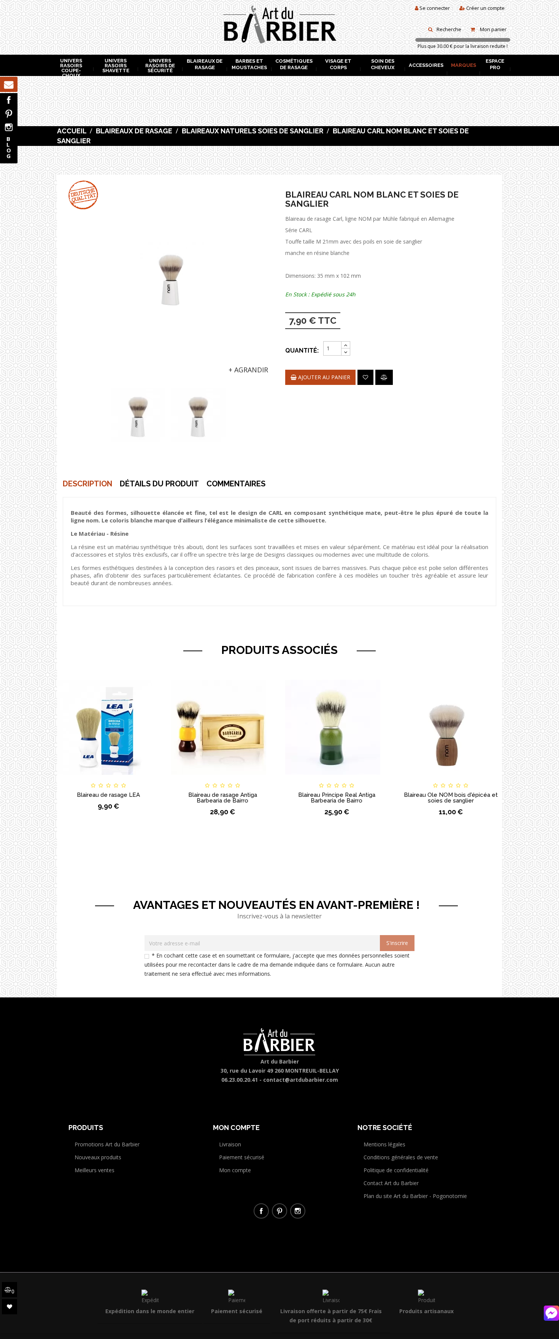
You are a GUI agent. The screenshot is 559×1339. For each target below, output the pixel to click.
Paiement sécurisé (241, 1157)
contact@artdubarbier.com (300, 1079)
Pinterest (8, 113)
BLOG (8, 147)
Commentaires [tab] (235, 483)
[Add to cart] (69, 778)
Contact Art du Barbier (391, 1183)
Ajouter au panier (323, 377)
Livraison (230, 1144)
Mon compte (235, 1170)
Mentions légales (384, 1144)
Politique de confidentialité (396, 1170)
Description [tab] (87, 483)
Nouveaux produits (98, 1157)
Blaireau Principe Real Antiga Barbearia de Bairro (336, 797)
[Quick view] (147, 778)
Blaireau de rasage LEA (108, 794)
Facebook (8, 100)
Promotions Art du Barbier (107, 1144)
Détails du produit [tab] (159, 483)
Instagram (8, 127)
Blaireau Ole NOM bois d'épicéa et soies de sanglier (451, 797)
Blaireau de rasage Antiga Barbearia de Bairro (222, 797)
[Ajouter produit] (384, 377)
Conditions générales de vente (401, 1157)
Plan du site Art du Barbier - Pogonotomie (415, 1196)
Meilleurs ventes (94, 1170)
